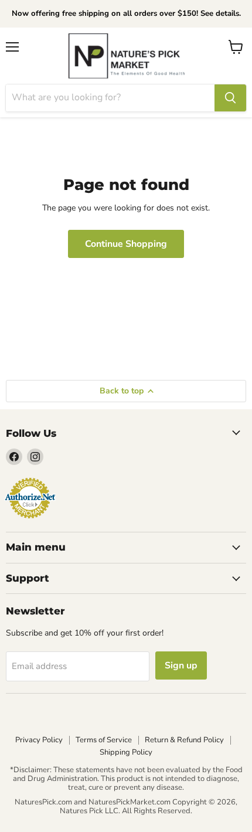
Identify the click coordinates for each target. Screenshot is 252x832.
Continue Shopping (126, 243)
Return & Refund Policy (184, 740)
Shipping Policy (126, 752)
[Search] (230, 97)
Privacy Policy (39, 740)
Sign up (181, 665)
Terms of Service (104, 740)
